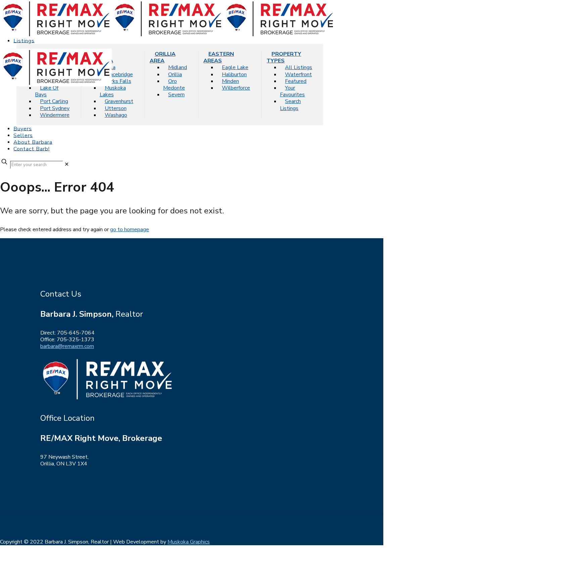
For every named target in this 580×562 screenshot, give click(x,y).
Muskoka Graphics (188, 542)
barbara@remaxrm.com (67, 346)
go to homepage (129, 229)
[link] (66, 164)
